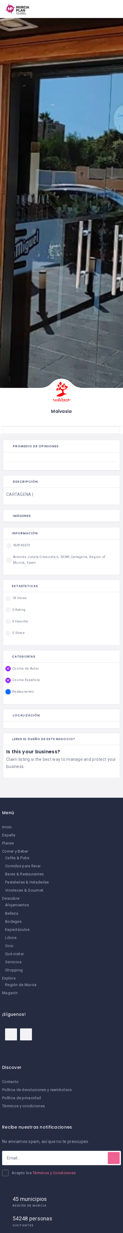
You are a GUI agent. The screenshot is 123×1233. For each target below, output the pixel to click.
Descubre (10, 898)
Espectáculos (17, 929)
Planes (8, 843)
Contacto (10, 1081)
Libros (11, 937)
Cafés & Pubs (17, 858)
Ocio (9, 946)
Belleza (11, 913)
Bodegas (13, 921)
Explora (9, 978)
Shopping (14, 970)
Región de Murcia (20, 984)
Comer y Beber (15, 851)
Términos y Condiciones (54, 1173)
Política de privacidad (21, 1098)
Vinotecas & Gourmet (24, 890)
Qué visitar (14, 954)
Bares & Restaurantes (24, 874)
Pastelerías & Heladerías (27, 882)
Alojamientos (17, 905)
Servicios (13, 962)
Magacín (10, 993)
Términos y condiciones (23, 1106)
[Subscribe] (114, 1158)
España (9, 835)
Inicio (7, 827)
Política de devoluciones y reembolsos (37, 1090)
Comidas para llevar (23, 866)
